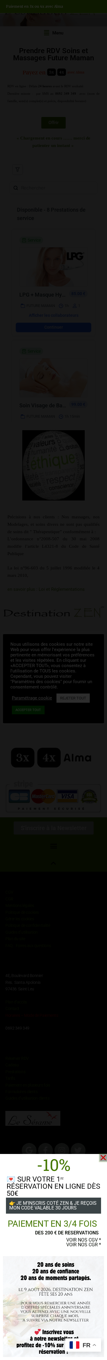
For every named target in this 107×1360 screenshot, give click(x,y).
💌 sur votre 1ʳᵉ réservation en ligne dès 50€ (53, 1186)
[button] (103, 1157)
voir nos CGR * (83, 1244)
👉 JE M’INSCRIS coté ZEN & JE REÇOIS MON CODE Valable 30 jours (53, 1205)
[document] (53, 680)
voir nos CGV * (83, 1240)
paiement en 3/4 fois (52, 1224)
